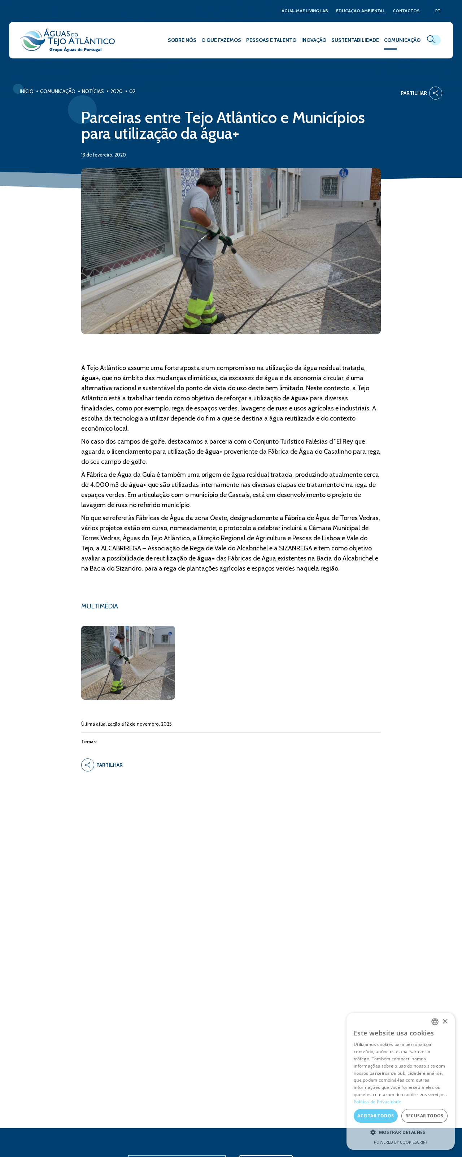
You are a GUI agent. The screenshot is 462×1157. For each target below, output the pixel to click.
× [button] (445, 1021)
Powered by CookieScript (401, 1142)
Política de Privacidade (377, 1102)
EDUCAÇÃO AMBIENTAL (360, 11)
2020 (116, 91)
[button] (401, 1132)
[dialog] (400, 1081)
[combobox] (435, 1021)
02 (132, 91)
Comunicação (57, 91)
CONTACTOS (406, 11)
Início (27, 91)
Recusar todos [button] (424, 1116)
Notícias (93, 91)
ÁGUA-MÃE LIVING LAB (305, 11)
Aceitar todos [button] (375, 1116)
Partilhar (414, 93)
